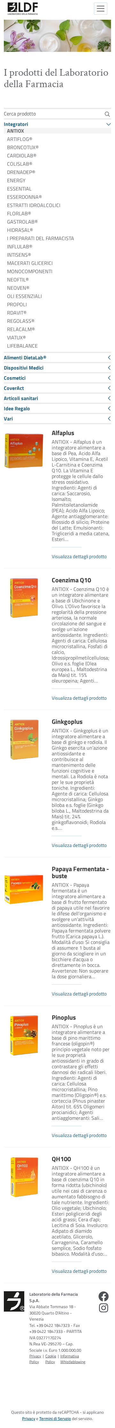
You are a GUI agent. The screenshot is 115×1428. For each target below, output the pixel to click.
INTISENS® (19, 255)
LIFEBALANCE (22, 346)
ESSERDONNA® (24, 197)
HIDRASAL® (20, 230)
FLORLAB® (19, 213)
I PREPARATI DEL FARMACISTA (40, 238)
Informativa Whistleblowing (72, 1359)
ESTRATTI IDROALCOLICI (33, 205)
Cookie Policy (50, 1359)
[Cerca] (107, 114)
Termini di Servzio (55, 1418)
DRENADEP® (21, 172)
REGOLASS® (20, 321)
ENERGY (16, 180)
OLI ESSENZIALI (24, 296)
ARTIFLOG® (19, 139)
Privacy (28, 1418)
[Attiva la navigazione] (100, 9)
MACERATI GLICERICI (30, 263)
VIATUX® (16, 337)
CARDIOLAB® (21, 155)
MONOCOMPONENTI (29, 271)
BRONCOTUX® (23, 147)
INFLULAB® (19, 246)
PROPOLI (17, 304)
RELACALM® (21, 329)
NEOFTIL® (18, 279)
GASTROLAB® (22, 221)
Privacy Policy (35, 1359)
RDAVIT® (17, 312)
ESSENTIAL (19, 188)
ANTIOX (15, 131)
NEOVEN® (18, 288)
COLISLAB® (19, 164)
